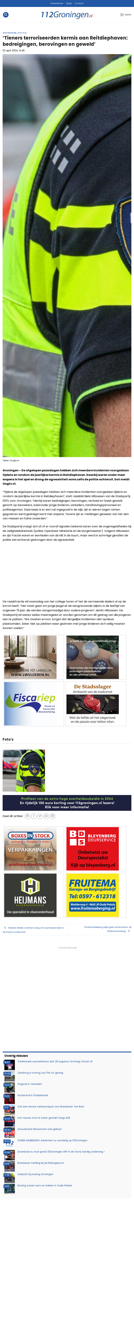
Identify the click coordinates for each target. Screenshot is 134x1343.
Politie (22, 32)
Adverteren (56, 3)
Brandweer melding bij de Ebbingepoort (40, 1163)
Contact (79, 3)
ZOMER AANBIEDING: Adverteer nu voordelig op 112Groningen (52, 1140)
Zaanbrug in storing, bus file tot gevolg (40, 1072)
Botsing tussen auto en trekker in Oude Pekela (44, 1185)
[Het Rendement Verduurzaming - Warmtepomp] (67, 803)
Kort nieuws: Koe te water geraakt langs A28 (43, 1118)
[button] (6, 15)
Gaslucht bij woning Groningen (35, 1174)
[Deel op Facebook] (34, 816)
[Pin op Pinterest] (46, 816)
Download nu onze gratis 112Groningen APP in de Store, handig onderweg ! (61, 1151)
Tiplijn (69, 3)
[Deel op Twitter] (40, 816)
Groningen (10, 32)
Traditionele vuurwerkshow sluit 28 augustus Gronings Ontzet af (55, 1061)
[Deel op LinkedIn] (52, 816)
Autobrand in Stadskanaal (32, 1095)
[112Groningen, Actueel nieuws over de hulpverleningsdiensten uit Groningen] (67, 14)
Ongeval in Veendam (29, 1084)
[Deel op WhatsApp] (27, 816)
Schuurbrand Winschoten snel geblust (39, 1129)
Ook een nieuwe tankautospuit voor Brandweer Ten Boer (50, 1106)
